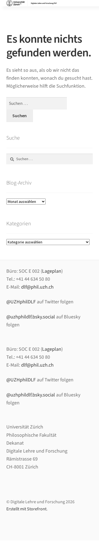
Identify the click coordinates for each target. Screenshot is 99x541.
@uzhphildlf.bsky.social (30, 316)
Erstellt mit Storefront (26, 509)
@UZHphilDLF (21, 301)
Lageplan (51, 271)
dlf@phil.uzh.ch (37, 287)
